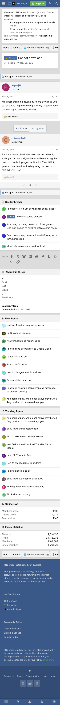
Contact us (9, 676)
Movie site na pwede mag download (26, 246)
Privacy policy (32, 676)
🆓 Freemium (10, 601)
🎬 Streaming (10, 605)
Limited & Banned (12, 632)
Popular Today (11, 637)
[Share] (53, 97)
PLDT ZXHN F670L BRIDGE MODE (25, 436)
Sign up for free (43, 12)
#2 (57, 149)
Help (44, 676)
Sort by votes (37, 128)
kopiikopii (53, 545)
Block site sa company (18, 494)
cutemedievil (8, 309)
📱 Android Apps (12, 609)
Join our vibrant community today (20, 35)
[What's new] (50, 3)
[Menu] (3, 3)
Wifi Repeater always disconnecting (25, 486)
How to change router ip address (24, 463)
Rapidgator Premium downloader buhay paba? (31, 208)
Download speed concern (25, 216)
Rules (20, 676)
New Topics (11, 318)
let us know (48, 660)
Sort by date (22, 128)
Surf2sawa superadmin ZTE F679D (25, 478)
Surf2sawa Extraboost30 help (22, 428)
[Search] (56, 3)
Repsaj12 (11, 63)
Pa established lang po (19, 470)
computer (28, 32)
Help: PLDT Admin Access (20, 455)
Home (53, 676)
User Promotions (12, 628)
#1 (57, 96)
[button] (30, 670)
